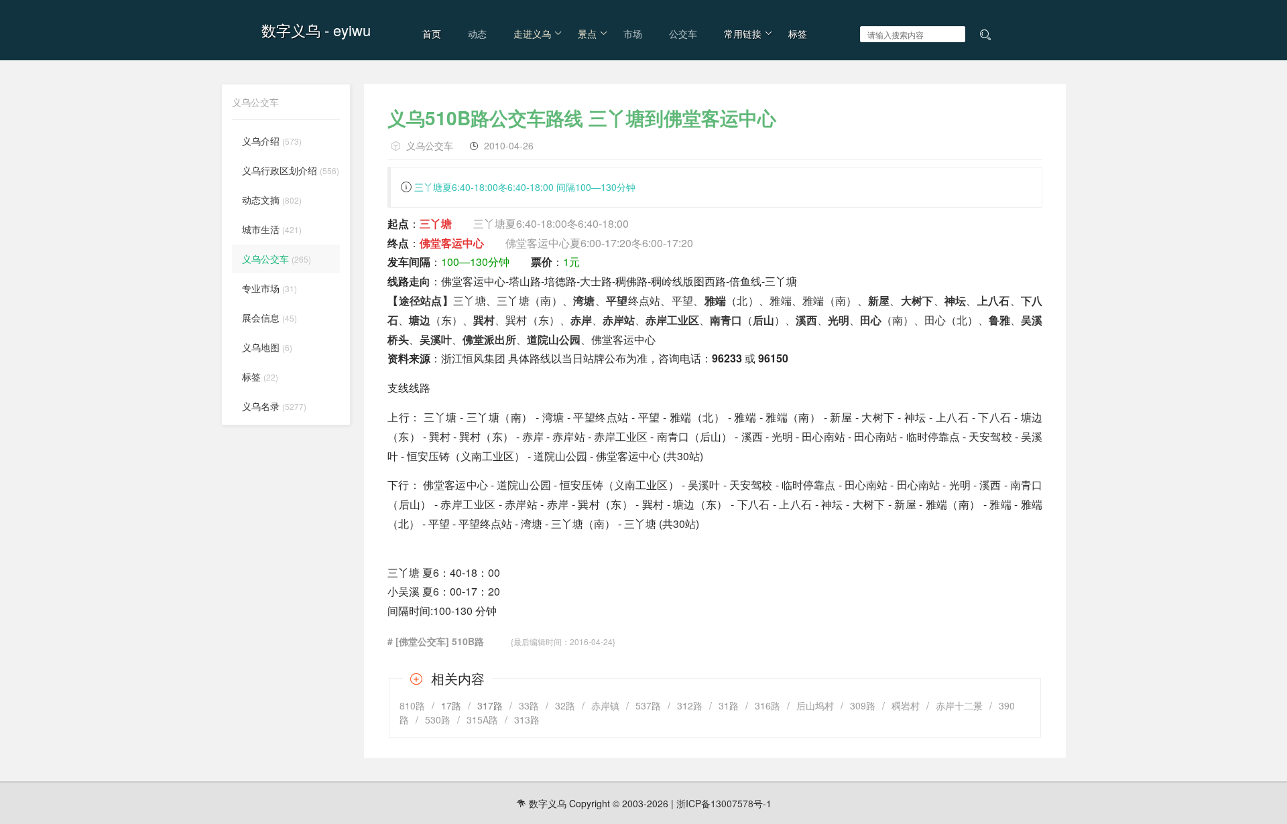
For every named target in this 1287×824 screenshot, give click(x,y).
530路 (437, 719)
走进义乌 (532, 33)
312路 (689, 705)
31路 (729, 705)
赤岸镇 (605, 705)
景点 (587, 33)
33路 (529, 705)
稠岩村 (906, 705)
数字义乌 (290, 29)
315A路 (482, 719)
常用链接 (742, 33)
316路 (767, 705)
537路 (648, 705)
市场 (632, 33)
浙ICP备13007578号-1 (724, 803)
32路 (565, 705)
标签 (797, 33)
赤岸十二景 (959, 705)
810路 (412, 705)
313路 (527, 719)
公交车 (683, 33)
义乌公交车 (429, 145)
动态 (477, 33)
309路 (862, 705)
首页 (431, 33)
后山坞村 (815, 705)
